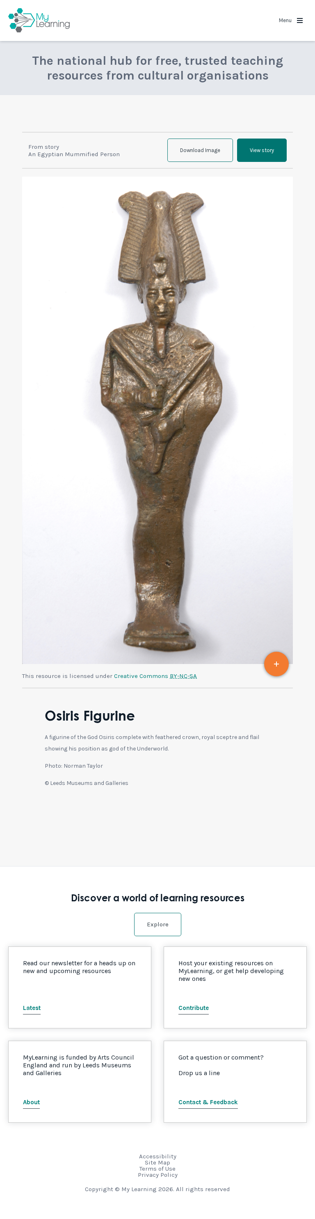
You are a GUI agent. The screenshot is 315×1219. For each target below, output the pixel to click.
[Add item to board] (276, 664)
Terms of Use (157, 1168)
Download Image (200, 150)
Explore (158, 924)
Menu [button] (286, 20)
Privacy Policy (158, 1174)
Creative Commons (155, 676)
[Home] (39, 20)
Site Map (157, 1162)
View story (262, 150)
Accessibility (157, 1156)
